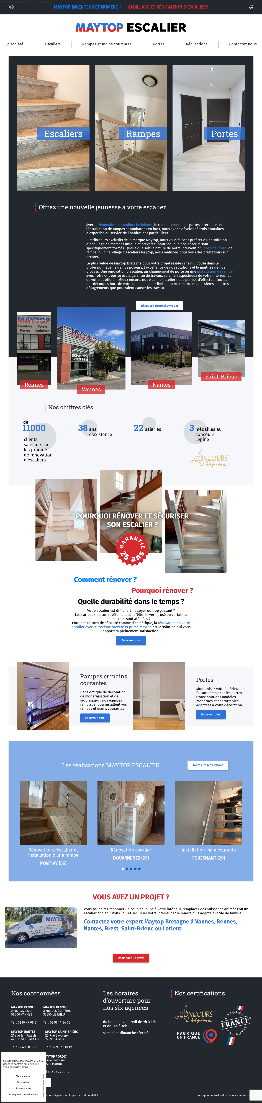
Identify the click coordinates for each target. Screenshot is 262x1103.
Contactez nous (243, 44)
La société (14, 44)
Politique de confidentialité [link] (23, 1094)
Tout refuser (23, 1082)
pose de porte (215, 248)
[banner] (131, 27)
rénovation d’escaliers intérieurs (125, 225)
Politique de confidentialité (81, 1095)
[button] (238, 815)
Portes (158, 44)
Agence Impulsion (240, 1095)
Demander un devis (131, 958)
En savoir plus (131, 640)
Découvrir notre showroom (159, 306)
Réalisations (196, 44)
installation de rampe (215, 271)
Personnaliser (24, 1088)
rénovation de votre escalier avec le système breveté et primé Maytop (131, 625)
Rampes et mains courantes (106, 44)
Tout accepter (23, 1076)
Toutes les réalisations (208, 765)
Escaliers (53, 44)
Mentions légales (52, 1095)
